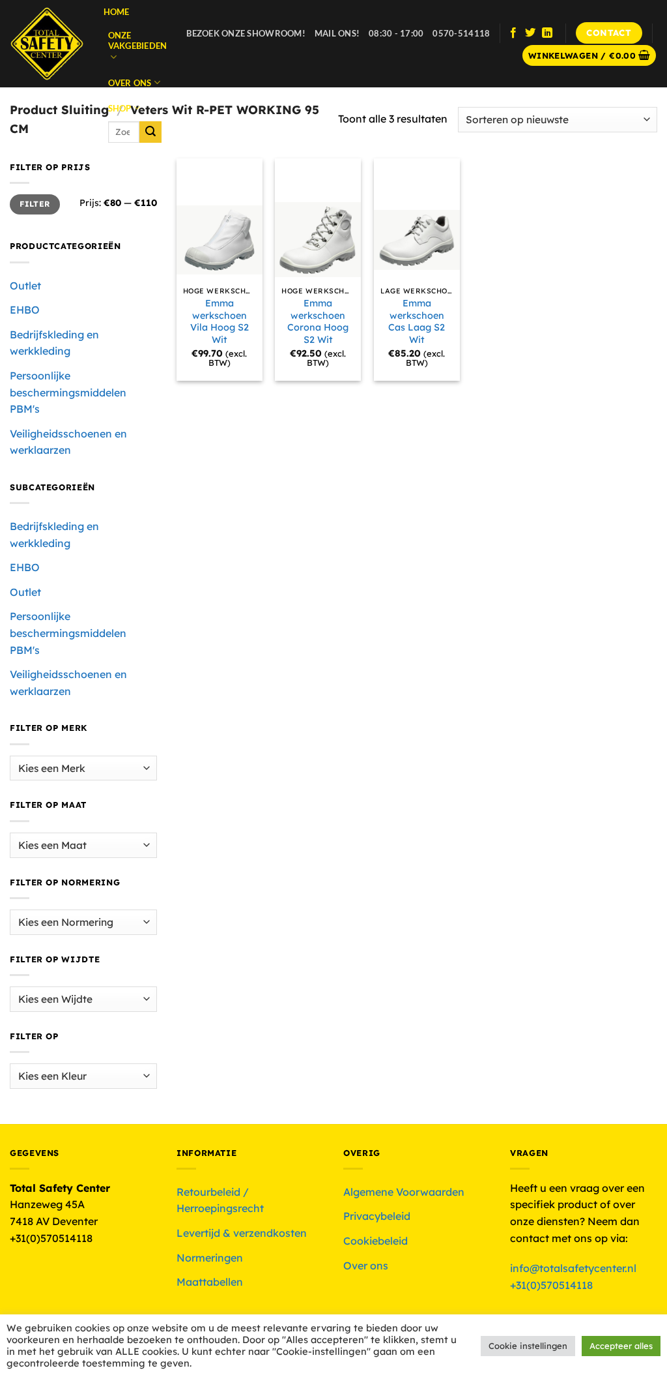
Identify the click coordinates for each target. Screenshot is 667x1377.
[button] (589, 56)
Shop (120, 108)
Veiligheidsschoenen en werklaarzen (68, 442)
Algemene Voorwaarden (403, 1191)
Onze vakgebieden (137, 40)
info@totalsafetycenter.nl (574, 1268)
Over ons (130, 83)
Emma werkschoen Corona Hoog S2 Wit (317, 321)
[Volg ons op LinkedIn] (547, 33)
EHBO (25, 309)
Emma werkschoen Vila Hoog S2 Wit (219, 321)
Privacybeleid (376, 1215)
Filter (35, 204)
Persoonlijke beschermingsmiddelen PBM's (68, 392)
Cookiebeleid (375, 1240)
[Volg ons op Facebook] (513, 33)
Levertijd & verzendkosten (242, 1232)
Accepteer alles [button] (621, 1345)
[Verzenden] (150, 132)
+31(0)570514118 (551, 1285)
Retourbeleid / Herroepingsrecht (220, 1200)
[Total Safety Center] (47, 43)
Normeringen (210, 1257)
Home (117, 12)
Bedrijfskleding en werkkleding (54, 343)
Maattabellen (210, 1281)
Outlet (25, 285)
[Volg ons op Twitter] (530, 33)
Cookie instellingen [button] (528, 1345)
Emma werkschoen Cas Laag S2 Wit (416, 321)
